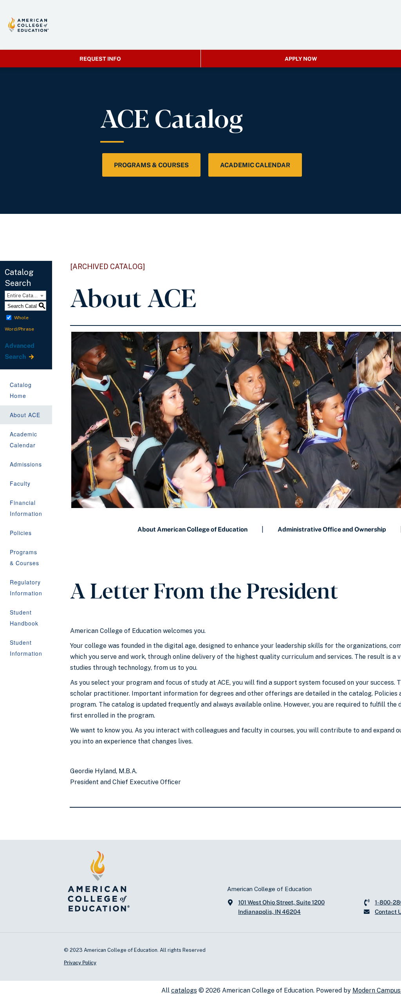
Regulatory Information (26, 587)
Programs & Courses (151, 165)
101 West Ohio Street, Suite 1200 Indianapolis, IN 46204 (281, 907)
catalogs (184, 990)
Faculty (20, 483)
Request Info (100, 59)
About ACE (25, 415)
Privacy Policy (80, 963)
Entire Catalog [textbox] (24, 295)
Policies (21, 533)
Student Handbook (24, 617)
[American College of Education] (28, 24)
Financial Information (26, 508)
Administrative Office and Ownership (332, 529)
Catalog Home (21, 390)
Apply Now (301, 59)
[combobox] (25, 295)
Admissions (26, 464)
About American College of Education (192, 529)
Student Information (26, 647)
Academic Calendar (255, 165)
